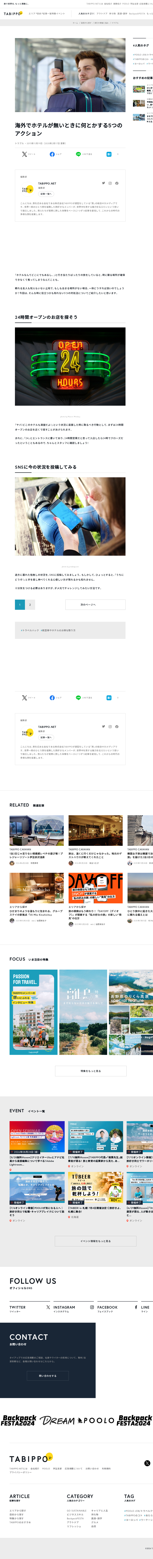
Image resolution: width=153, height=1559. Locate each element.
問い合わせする (48, 1375)
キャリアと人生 (99, 1510)
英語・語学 (122, 13)
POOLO (125, 4)
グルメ (94, 1522)
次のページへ (88, 604)
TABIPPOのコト (141, 59)
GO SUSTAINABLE (77, 1510)
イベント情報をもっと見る (95, 1241)
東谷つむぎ (94, 863)
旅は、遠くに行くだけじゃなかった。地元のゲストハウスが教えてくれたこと (95, 855)
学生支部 (134, 4)
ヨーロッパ (139, 63)
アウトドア (102, 13)
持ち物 (112, 13)
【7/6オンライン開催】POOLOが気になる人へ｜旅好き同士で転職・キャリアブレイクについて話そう (37, 1211)
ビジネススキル (75, 1514)
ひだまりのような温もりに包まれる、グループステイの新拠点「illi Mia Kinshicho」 (36, 913)
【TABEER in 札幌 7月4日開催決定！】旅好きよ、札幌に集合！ (94, 1209)
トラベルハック (30, 630)
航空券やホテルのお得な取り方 (59, 630)
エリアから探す (18, 906)
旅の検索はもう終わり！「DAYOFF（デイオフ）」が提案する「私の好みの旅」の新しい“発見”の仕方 (95, 915)
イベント (60, 13)
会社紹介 (108, 4)
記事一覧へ (46, 193)
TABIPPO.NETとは (95, 4)
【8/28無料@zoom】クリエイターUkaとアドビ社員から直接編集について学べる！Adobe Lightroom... (37, 1161)
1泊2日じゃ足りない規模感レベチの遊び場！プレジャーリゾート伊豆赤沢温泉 (36, 855)
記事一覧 (47, 13)
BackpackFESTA (137, 13)
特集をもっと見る (91, 1071)
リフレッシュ (74, 1526)
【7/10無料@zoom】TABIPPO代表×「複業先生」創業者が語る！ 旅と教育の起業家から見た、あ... (95, 1159)
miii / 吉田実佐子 (39, 921)
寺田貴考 (34, 863)
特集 (54, 13)
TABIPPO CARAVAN (20, 849)
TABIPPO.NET (47, 183)
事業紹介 (117, 4)
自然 (93, 1526)
